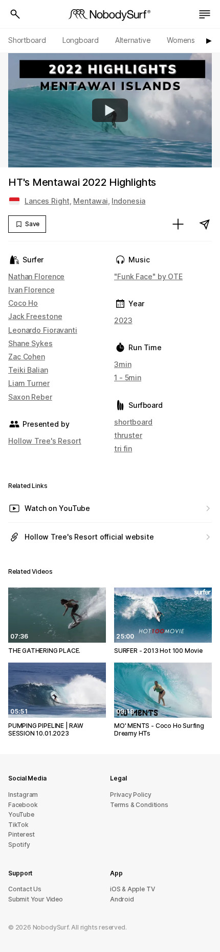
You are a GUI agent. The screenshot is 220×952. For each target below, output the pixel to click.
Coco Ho (23, 303)
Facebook (22, 805)
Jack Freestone (35, 316)
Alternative (133, 40)
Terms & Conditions (139, 805)
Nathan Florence (36, 276)
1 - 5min (127, 377)
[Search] (15, 14)
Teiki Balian (28, 369)
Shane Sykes (30, 343)
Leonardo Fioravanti (42, 330)
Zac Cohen (26, 356)
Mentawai (90, 201)
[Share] (204, 224)
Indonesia (128, 201)
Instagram (23, 794)
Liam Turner (29, 383)
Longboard (80, 40)
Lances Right (47, 201)
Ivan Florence (31, 289)
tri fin (123, 448)
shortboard (133, 422)
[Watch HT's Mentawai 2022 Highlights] (110, 110)
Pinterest (21, 834)
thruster (128, 435)
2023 (123, 320)
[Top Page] (110, 14)
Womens (181, 40)
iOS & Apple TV (132, 889)
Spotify (19, 844)
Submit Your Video (35, 899)
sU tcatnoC (24, 889)
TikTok (18, 824)
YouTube (21, 814)
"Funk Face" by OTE (148, 276)
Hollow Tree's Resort (44, 440)
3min (122, 364)
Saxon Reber (30, 397)
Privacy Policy (130, 794)
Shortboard (27, 40)
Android (122, 899)
